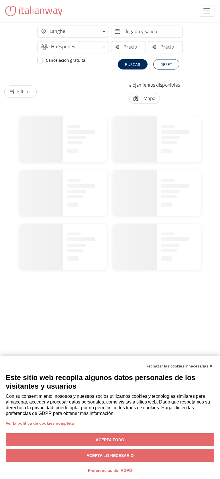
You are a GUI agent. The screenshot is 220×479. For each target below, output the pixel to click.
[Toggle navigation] (207, 11)
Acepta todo (110, 440)
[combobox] (79, 31)
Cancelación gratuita (65, 60)
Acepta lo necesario (110, 455)
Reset (166, 64)
